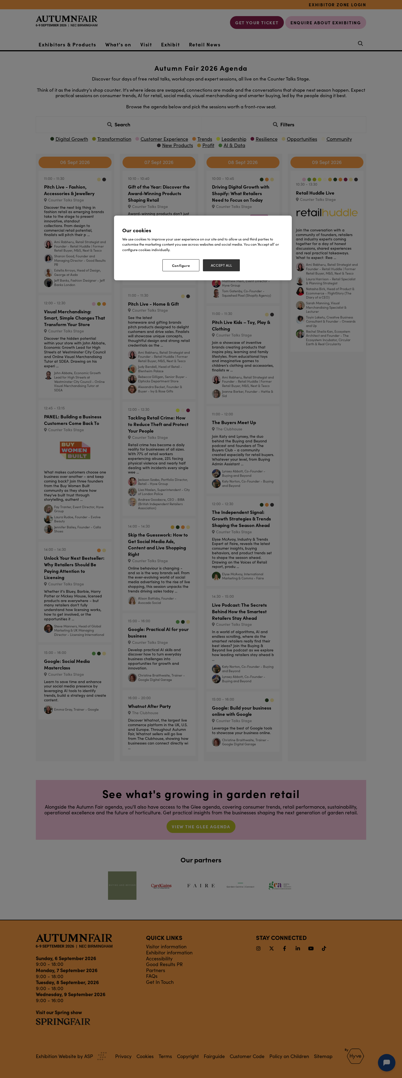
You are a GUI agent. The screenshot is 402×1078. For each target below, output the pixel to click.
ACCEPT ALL (221, 265)
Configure (181, 265)
